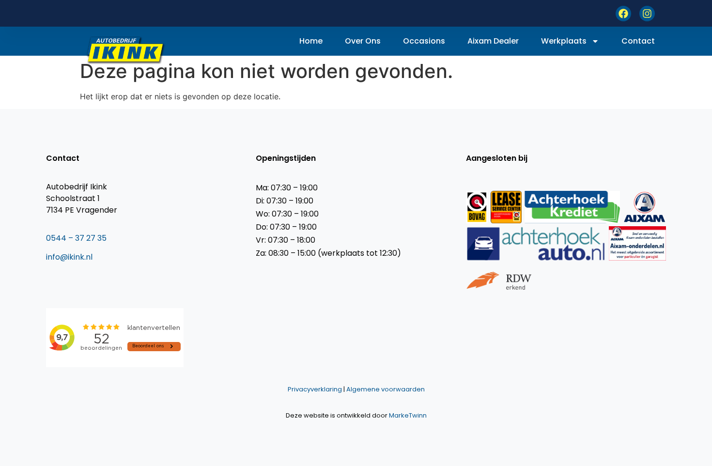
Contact (638, 41)
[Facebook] (623, 13)
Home (311, 41)
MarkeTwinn (408, 415)
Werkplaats (564, 41)
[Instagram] (647, 13)
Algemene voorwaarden (385, 389)
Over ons (363, 41)
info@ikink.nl (69, 257)
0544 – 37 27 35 (76, 238)
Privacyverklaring (315, 389)
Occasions (424, 41)
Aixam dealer (493, 41)
